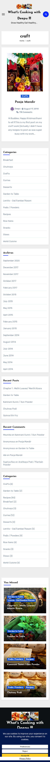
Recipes (7, 214)
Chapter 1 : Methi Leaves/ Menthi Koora (22, 388)
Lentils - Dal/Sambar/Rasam (21, 600)
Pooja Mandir (25, 102)
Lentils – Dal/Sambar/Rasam (17, 200)
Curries (6, 180)
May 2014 (8, 362)
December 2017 (10, 267)
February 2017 (10, 288)
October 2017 (9, 281)
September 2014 (11, 335)
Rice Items (8, 221)
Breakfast (8, 160)
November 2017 (10, 274)
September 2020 (11, 260)
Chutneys (8, 167)
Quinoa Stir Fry (10, 415)
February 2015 (10, 321)
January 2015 (10, 328)
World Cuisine (10, 241)
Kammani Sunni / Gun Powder (18, 402)
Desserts (7, 187)
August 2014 (9, 342)
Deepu (18, 109)
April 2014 (8, 369)
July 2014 (8, 349)
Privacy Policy (25, 759)
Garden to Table (11, 194)
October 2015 (9, 294)
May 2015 (7, 308)
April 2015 (8, 315)
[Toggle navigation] (3, 14)
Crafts (25, 96)
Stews (6, 234)
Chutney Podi (10, 409)
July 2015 (8, 301)
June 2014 (8, 355)
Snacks (6, 228)
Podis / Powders (11, 207)
